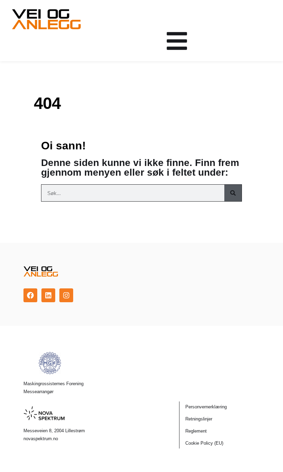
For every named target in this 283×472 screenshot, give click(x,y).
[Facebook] (30, 295)
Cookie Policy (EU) (204, 443)
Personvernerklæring (206, 406)
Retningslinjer (198, 419)
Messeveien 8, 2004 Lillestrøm (54, 430)
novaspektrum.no (40, 438)
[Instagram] (66, 295)
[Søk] (233, 193)
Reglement (196, 431)
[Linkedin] (48, 295)
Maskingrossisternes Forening (53, 383)
